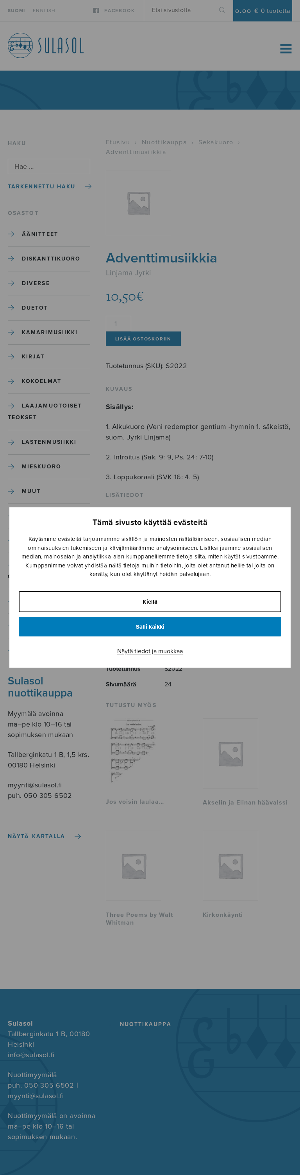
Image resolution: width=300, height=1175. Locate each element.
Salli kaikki (150, 626)
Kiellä (150, 601)
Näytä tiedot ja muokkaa (150, 651)
